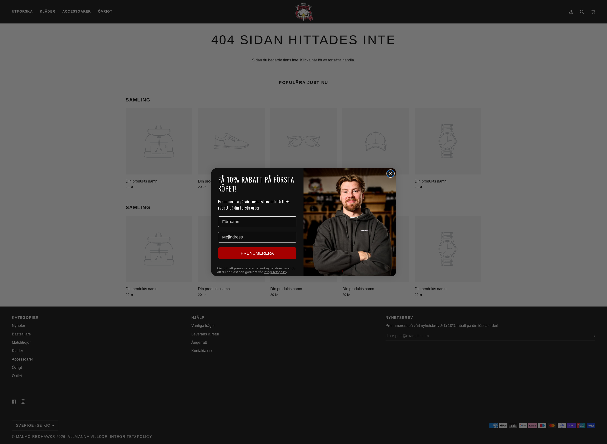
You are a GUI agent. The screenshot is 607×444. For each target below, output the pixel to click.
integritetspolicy (275, 272)
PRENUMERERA (257, 253)
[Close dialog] (390, 173)
